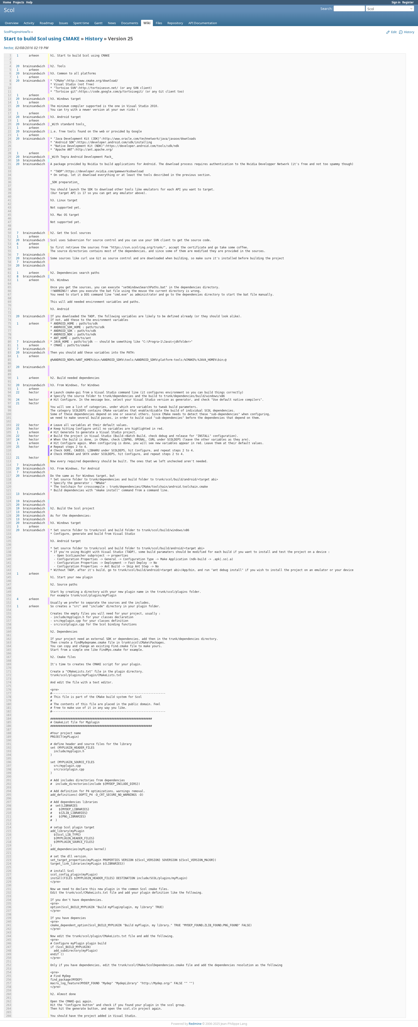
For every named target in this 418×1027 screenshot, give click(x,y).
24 (17, 399)
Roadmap (47, 23)
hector (8, 47)
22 (17, 392)
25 (17, 428)
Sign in (396, 2)
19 (17, 501)
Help (29, 2)
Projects (18, 2)
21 (17, 403)
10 (17, 160)
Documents (129, 23)
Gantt (98, 23)
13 (17, 494)
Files (159, 23)
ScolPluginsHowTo (17, 31)
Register (408, 2)
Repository (175, 23)
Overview (11, 23)
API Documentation (202, 23)
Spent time (81, 23)
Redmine (195, 1024)
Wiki (146, 23)
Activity (29, 23)
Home (7, 2)
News (112, 23)
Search (326, 8)
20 (17, 66)
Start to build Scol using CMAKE (42, 38)
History (94, 38)
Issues (63, 23)
